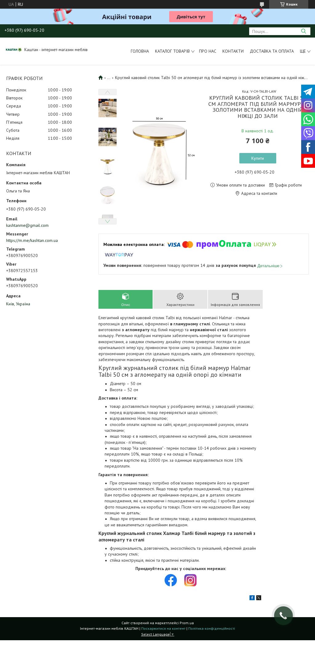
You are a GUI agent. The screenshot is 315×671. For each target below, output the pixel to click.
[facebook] (252, 598)
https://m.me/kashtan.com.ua (32, 240)
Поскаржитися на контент (163, 628)
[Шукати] (303, 31)
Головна (140, 51)
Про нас (207, 51)
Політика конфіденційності (211, 628)
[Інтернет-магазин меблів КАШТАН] (14, 49)
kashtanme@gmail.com (27, 225)
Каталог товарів (172, 51)
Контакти (233, 51)
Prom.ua (187, 623)
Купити (257, 158)
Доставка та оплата (272, 51)
